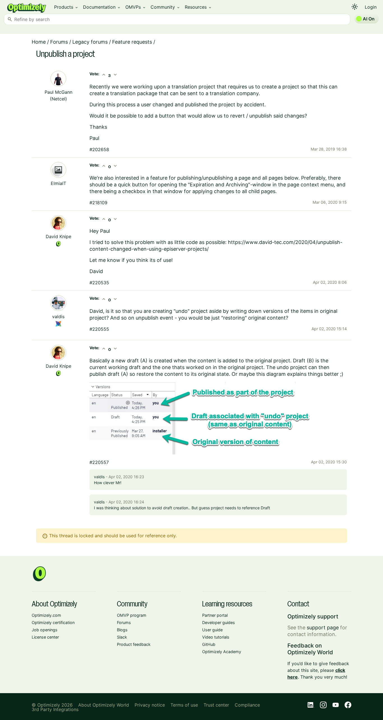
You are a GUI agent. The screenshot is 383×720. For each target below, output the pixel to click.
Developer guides (218, 622)
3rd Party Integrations (55, 709)
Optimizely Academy (221, 651)
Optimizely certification (53, 622)
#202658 (99, 149)
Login (371, 7)
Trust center (216, 705)
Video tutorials (215, 637)
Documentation (102, 7)
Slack (122, 637)
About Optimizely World (103, 705)
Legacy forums (90, 42)
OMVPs (135, 7)
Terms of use (184, 705)
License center (45, 637)
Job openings (44, 629)
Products (66, 7)
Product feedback (134, 644)
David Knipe (58, 236)
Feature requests (132, 42)
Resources (198, 7)
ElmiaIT (58, 183)
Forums (59, 42)
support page (323, 627)
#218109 (98, 202)
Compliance (247, 705)
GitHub (208, 644)
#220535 (99, 282)
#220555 (99, 329)
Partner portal (215, 615)
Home (39, 42)
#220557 (99, 462)
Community (165, 7)
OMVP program (131, 615)
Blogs (122, 629)
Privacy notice (150, 705)
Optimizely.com (46, 615)
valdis (58, 316)
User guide (212, 629)
